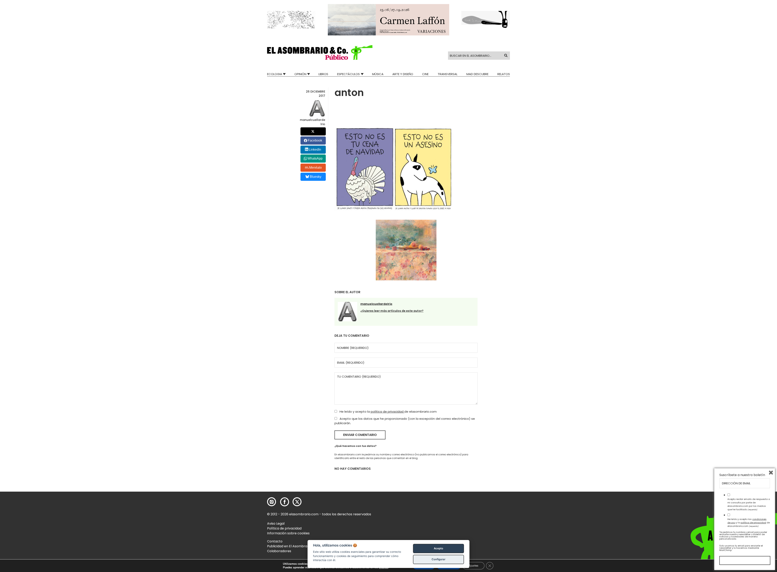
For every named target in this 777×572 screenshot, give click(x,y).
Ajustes (473, 566)
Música (377, 74)
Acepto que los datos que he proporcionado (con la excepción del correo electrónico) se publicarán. (404, 420)
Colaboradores (279, 551)
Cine (425, 74)
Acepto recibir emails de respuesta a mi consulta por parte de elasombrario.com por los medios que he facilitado (748, 504)
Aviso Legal (275, 523)
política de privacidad (387, 411)
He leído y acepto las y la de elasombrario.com (748, 523)
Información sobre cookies (288, 533)
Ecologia (274, 74)
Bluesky (315, 176)
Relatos (503, 74)
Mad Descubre (477, 74)
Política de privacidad (284, 528)
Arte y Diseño (402, 74)
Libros (323, 74)
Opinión (300, 74)
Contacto (274, 541)
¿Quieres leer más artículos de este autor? (392, 311)
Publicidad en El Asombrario (289, 546)
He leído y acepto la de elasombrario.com (388, 411)
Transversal (447, 74)
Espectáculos (348, 74)
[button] (320, 52)
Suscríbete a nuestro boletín (742, 475)
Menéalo (315, 167)
